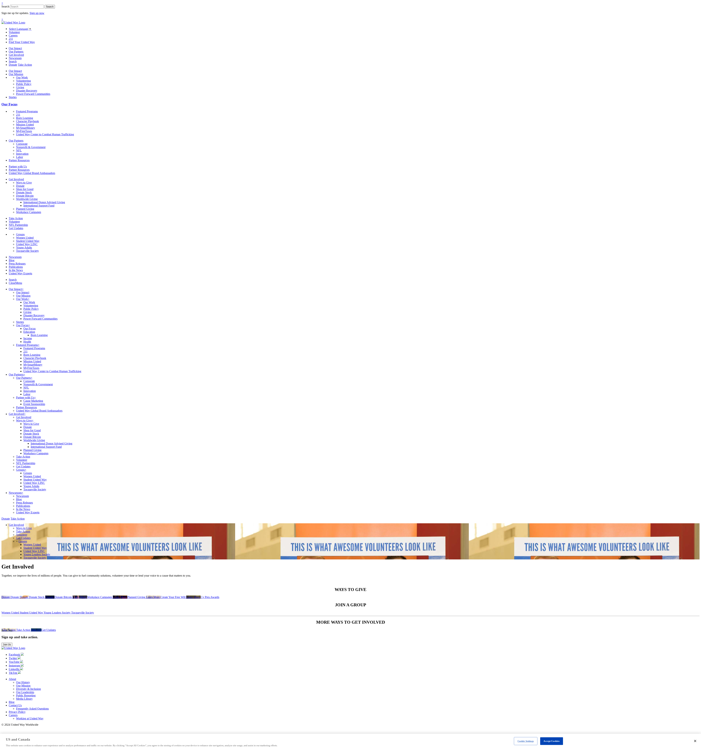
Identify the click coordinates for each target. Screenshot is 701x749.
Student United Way (27, 240)
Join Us (7, 644)
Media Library (24, 698)
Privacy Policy (17, 711)
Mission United (25, 124)
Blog (11, 260)
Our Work (22, 77)
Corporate (22, 143)
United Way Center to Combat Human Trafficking (45, 134)
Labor (19, 157)
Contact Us (15, 705)
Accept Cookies (551, 741)
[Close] (695, 741)
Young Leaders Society (36, 554)
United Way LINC (27, 244)
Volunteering (23, 80)
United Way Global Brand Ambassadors (32, 173)
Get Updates (16, 228)
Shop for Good (24, 189)
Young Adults (24, 247)
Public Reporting (26, 695)
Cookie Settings (526, 741)
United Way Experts (20, 273)
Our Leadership (25, 692)
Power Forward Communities (33, 93)
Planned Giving (25, 208)
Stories (13, 97)
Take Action (25, 64)
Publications (16, 266)
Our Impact (15, 48)
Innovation (22, 153)
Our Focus (9, 104)
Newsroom (15, 58)
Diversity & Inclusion (28, 688)
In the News (16, 270)
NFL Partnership (18, 224)
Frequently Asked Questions (32, 708)
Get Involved (16, 54)
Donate (13, 64)
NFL (19, 150)
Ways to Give (24, 182)
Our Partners (16, 51)
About (12, 679)
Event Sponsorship (34, 404)
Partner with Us (18, 166)
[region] (350, 741)
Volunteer (14, 32)
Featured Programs (27, 111)
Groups (20, 234)
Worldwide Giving (27, 199)
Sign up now (37, 13)
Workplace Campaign (28, 212)
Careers (13, 35)
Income (27, 338)
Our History (23, 682)
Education (29, 331)
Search (5, 6)
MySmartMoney (25, 127)
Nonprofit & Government (30, 147)
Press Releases (17, 263)
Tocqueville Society (27, 250)
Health (27, 341)
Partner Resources (19, 160)
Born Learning (24, 118)
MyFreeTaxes (24, 131)
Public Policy (23, 84)
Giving (20, 87)
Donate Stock (24, 192)
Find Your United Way (22, 42)
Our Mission (16, 74)
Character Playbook (27, 121)
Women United (25, 237)
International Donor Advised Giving (44, 202)
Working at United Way (29, 718)
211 (11, 38)
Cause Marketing (33, 400)
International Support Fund (38, 205)
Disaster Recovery (26, 90)
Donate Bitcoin (25, 195)
